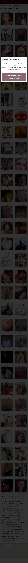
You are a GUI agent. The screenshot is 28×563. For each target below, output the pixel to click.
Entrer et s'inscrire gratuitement (14, 77)
